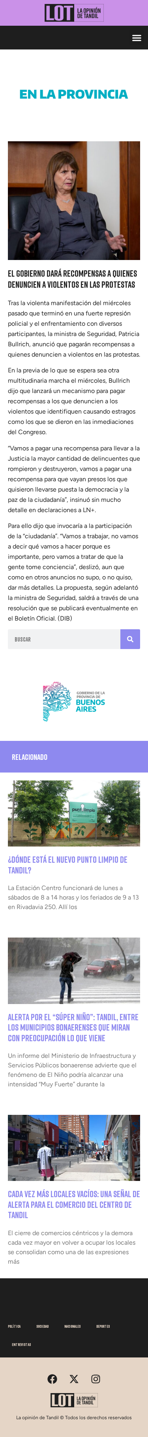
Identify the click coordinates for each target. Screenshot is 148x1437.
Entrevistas (21, 1344)
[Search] (130, 639)
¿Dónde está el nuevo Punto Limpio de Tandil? (67, 864)
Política (14, 1326)
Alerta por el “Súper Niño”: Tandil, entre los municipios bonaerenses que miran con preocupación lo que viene (73, 1027)
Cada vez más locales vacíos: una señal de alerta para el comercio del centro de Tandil (74, 1204)
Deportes (103, 1326)
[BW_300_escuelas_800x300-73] (74, 117)
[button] (136, 37)
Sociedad (42, 1326)
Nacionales (72, 1326)
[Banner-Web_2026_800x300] (74, 724)
